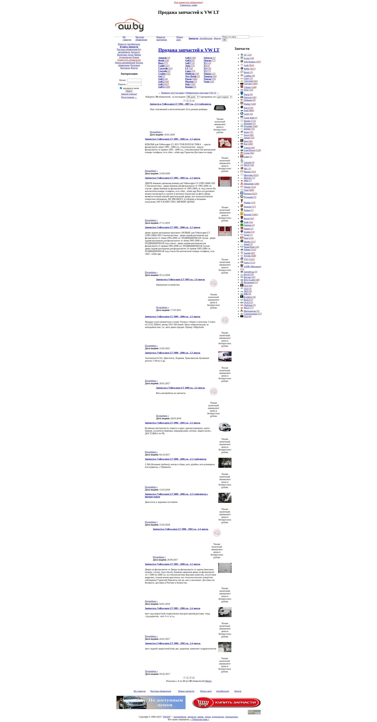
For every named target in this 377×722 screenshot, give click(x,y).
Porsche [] (250, 206)
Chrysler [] (250, 83)
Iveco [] (248, 135)
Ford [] (249, 110)
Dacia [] (248, 94)
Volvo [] (249, 262)
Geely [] (248, 114)
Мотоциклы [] (251, 311)
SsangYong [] (251, 247)
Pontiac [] (249, 202)
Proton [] (248, 210)
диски (208, 717)
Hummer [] (249, 123)
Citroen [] (250, 87)
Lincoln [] (249, 162)
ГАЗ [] (248, 285)
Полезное (135, 65)
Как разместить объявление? (188, 2)
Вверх (208, 681)
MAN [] (249, 165)
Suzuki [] (249, 253)
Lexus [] (249, 153)
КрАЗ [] (248, 300)
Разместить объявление (129, 60)
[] (164, 58)
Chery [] (248, 78)
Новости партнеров (161, 38)
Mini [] (248, 180)
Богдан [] (249, 277)
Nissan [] (250, 187)
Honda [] (250, 121)
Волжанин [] (251, 282)
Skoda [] (249, 241)
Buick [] (248, 72)
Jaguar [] (249, 137)
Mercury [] (249, 178)
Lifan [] (248, 156)
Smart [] (248, 244)
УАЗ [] (247, 316)
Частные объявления (141, 38)
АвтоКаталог (206, 38)
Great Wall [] (250, 118)
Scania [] (249, 232)
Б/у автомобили (129, 50)
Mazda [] (250, 171)
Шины (137, 54)
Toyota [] (250, 256)
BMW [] (249, 69)
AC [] (248, 55)
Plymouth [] (250, 197)
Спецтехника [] (253, 313)
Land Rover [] (252, 150)
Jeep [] (248, 141)
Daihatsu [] (249, 100)
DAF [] (248, 90)
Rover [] (249, 218)
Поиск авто (179, 38)
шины (200, 717)
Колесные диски (125, 54)
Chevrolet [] (250, 81)
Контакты (125, 68)
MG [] (247, 168)
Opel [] (249, 190)
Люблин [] (250, 305)
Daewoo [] (250, 97)
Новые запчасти (186, 691)
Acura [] (249, 58)
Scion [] (248, 235)
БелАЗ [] (249, 274)
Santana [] (249, 225)
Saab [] (248, 222)
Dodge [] (250, 104)
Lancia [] (249, 147)
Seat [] (248, 238)
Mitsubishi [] (251, 184)
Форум (217, 38)
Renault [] (251, 214)
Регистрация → (129, 97)
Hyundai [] (251, 126)
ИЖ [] (247, 294)
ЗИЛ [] (248, 291)
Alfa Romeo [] (252, 61)
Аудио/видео (125, 57)
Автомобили (179, 717)
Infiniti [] (249, 129)
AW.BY (167, 717)
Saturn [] (248, 228)
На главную (127, 38)
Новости (122, 44)
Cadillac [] (249, 75)
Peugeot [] (250, 193)
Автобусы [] (250, 272)
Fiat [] (248, 108)
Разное (135, 57)
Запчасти (135, 52)
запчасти (191, 717)
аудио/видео (218, 717)
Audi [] (249, 65)
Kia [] (248, 144)
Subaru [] (250, 249)
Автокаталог (231, 717)
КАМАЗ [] (250, 297)
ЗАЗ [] (247, 288)
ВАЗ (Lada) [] (251, 279)
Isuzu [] (248, 132)
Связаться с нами (188, 5)
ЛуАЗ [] (248, 302)
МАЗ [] (248, 307)
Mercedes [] (251, 175)
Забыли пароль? (129, 94)
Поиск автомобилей (125, 62)
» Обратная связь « (199, 719)
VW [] (249, 259)
